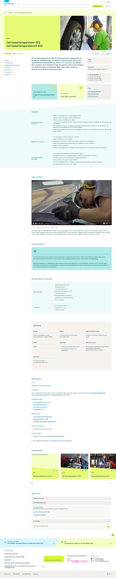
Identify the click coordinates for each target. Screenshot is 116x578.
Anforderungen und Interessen (12, 65)
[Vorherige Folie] (106, 483)
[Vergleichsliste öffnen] (104, 2)
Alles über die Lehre (93, 94)
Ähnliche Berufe (8, 72)
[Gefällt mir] (53, 470)
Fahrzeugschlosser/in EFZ (58, 395)
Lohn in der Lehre (93, 96)
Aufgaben (6, 60)
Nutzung (35, 574)
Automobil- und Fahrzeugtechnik (55, 436)
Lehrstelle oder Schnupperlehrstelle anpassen (17, 563)
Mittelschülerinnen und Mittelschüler (14, 556)
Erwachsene (7, 559)
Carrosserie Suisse (38, 507)
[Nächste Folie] (110, 483)
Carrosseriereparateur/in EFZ (40, 395)
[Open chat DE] (112, 535)
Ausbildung (7, 67)
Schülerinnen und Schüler (11, 553)
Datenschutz (16, 574)
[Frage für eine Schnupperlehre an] (44, 92)
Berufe (10, 12)
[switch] (18, 53)
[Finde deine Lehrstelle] (71, 92)
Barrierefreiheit (26, 574)
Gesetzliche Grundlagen (39, 515)
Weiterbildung (7, 70)
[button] (33, 223)
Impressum (7, 574)
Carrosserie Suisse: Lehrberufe (41, 511)
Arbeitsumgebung (8, 62)
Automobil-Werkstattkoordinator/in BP (44, 421)
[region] (72, 202)
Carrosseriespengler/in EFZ (97, 393)
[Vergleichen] (56, 470)
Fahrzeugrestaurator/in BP (40, 419)
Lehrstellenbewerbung (94, 91)
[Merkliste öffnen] (102, 2)
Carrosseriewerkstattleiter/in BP (42, 416)
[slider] (71, 220)
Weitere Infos (7, 74)
